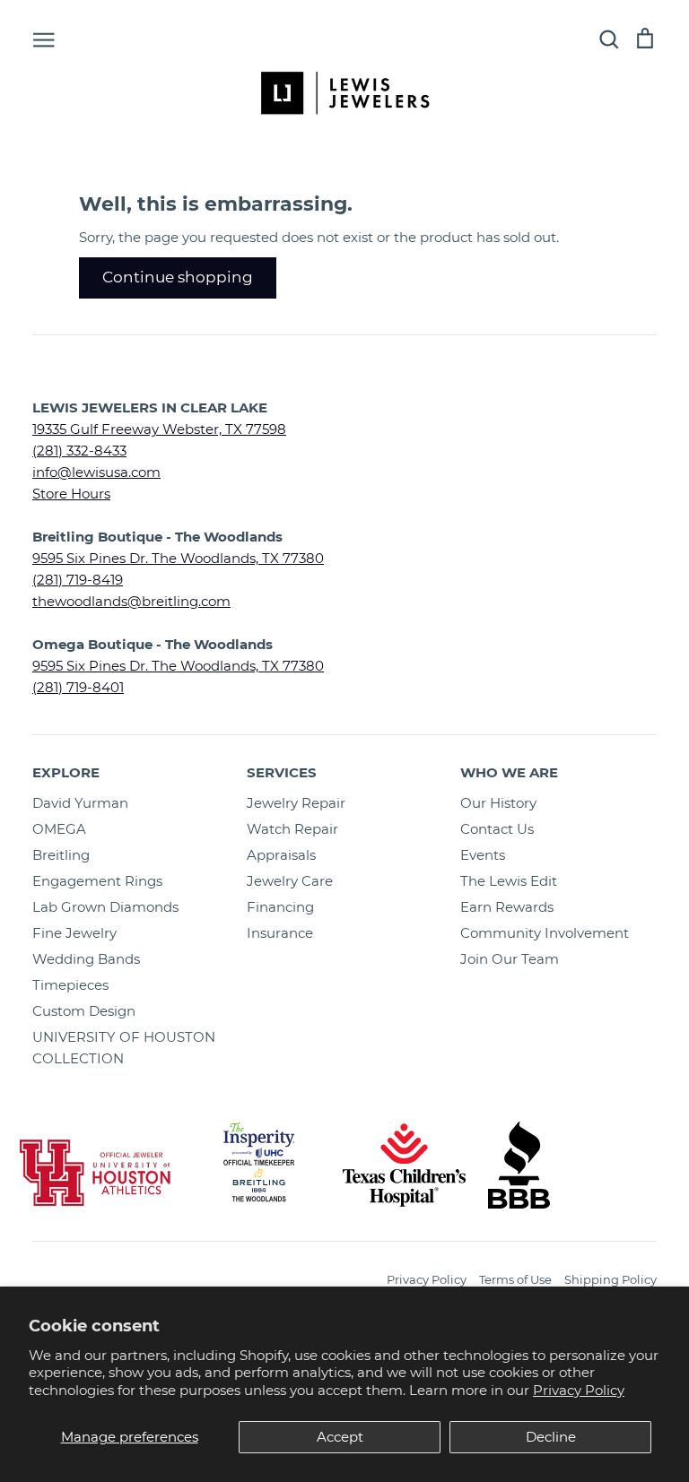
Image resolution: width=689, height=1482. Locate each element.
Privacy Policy (578, 1390)
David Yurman (80, 802)
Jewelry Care (290, 880)
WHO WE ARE (509, 772)
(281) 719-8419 (77, 579)
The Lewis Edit (508, 880)
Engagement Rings (97, 880)
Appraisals (281, 854)
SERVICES (282, 772)
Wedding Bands (86, 958)
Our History (498, 802)
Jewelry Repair (296, 802)
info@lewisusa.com (96, 472)
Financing (280, 906)
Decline (551, 1436)
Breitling (61, 854)
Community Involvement (544, 932)
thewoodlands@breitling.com (131, 601)
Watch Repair (292, 828)
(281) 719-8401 (78, 687)
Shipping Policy (610, 1279)
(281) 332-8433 (79, 450)
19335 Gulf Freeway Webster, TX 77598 (159, 429)
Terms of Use (515, 1279)
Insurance (280, 932)
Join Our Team (509, 958)
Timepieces (70, 984)
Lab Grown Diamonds (105, 906)
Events (482, 854)
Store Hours (71, 493)
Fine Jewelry (74, 932)
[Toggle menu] (44, 38)
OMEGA (59, 828)
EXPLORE (66, 772)
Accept (340, 1436)
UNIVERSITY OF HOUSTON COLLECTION (123, 1047)
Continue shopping (177, 277)
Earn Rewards (507, 906)
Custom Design (83, 1010)
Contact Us (497, 828)
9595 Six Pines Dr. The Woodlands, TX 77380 (178, 558)
